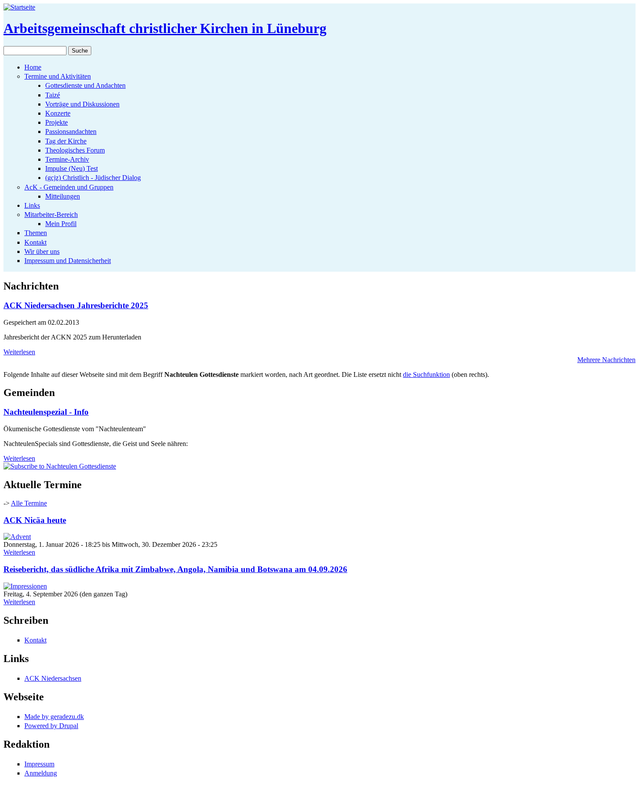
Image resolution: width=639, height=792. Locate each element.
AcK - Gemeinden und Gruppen (68, 187)
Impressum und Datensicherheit (67, 260)
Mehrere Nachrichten (606, 359)
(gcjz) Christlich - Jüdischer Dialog (93, 177)
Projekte (56, 122)
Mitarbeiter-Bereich (51, 214)
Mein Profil (61, 223)
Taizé (52, 95)
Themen (35, 232)
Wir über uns (42, 251)
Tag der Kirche (66, 141)
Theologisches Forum (75, 150)
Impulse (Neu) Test (71, 168)
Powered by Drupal (51, 725)
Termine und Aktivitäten (57, 76)
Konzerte (57, 113)
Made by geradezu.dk (54, 716)
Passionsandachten (71, 131)
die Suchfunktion (426, 374)
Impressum (39, 764)
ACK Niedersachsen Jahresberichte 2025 (75, 305)
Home (32, 67)
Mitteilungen (62, 196)
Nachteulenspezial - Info (46, 411)
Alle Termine (29, 503)
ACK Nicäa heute (34, 520)
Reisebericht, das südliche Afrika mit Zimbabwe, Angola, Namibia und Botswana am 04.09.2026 (175, 569)
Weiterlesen (19, 352)
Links (32, 205)
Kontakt (35, 242)
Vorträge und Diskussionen (82, 104)
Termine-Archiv (67, 159)
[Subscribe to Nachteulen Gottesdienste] (59, 466)
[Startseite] (19, 7)
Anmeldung (40, 773)
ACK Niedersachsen (52, 678)
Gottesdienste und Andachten (85, 85)
